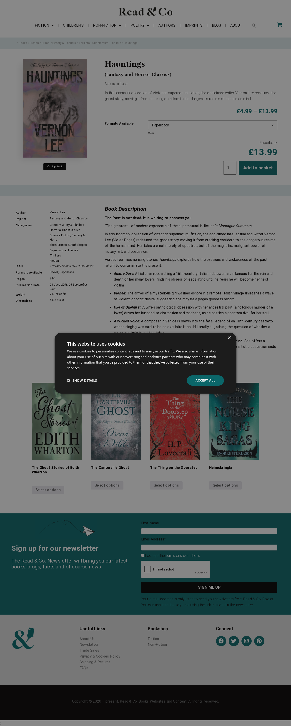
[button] (82, 380)
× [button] (229, 337)
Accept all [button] (205, 380)
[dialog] (145, 362)
